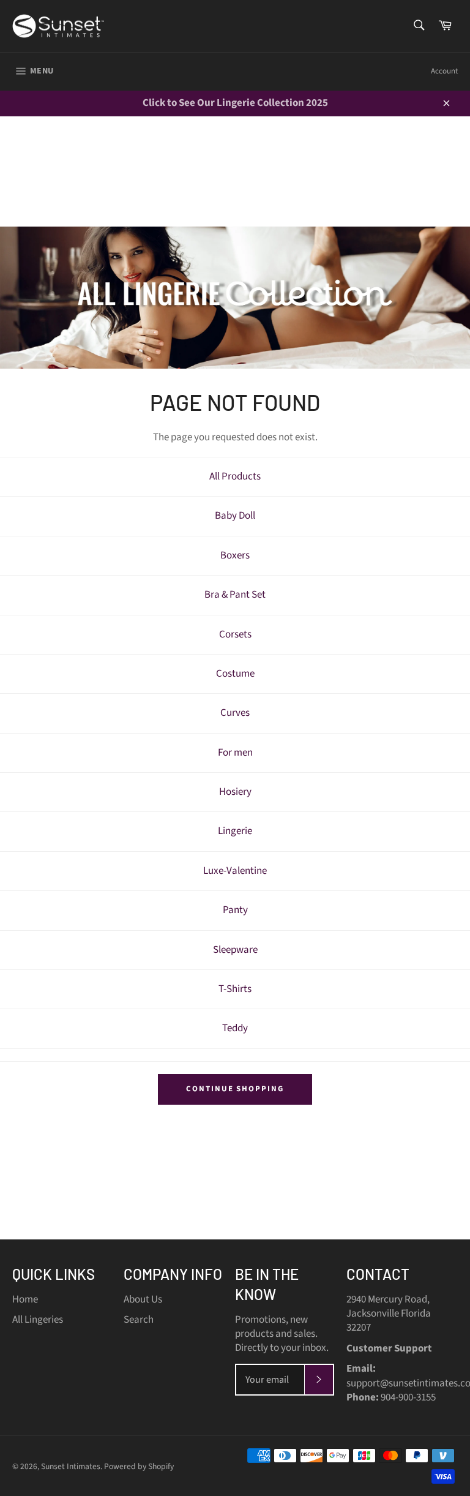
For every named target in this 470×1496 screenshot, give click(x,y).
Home (25, 1299)
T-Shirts (235, 989)
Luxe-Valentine (235, 870)
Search (139, 1319)
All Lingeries (37, 1319)
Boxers (235, 555)
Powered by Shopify (139, 1466)
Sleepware (235, 949)
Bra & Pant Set (235, 594)
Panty (235, 910)
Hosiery (235, 791)
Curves (235, 712)
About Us (143, 1299)
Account (444, 71)
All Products (235, 476)
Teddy (235, 1028)
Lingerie (235, 831)
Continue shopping (235, 1088)
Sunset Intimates (70, 1466)
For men (235, 752)
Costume (235, 673)
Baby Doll (235, 515)
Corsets (235, 634)
